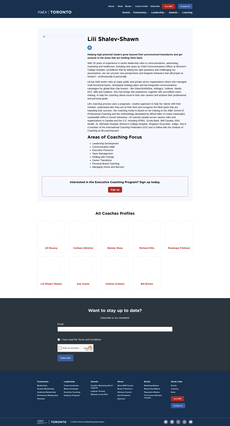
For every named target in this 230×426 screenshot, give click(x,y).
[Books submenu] (132, 6)
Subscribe (65, 358)
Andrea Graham (115, 283)
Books (147, 381)
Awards (94, 381)
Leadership (69, 381)
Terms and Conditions (89, 339)
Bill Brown (147, 283)
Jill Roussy (51, 248)
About (120, 381)
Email (60, 324)
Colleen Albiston (83, 248)
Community (42, 381)
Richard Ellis (146, 248)
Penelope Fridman (179, 248)
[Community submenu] (147, 12)
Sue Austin (83, 283)
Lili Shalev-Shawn (51, 283)
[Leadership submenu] (165, 12)
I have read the (80, 339)
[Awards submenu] (178, 12)
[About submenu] (114, 6)
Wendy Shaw (115, 248)
